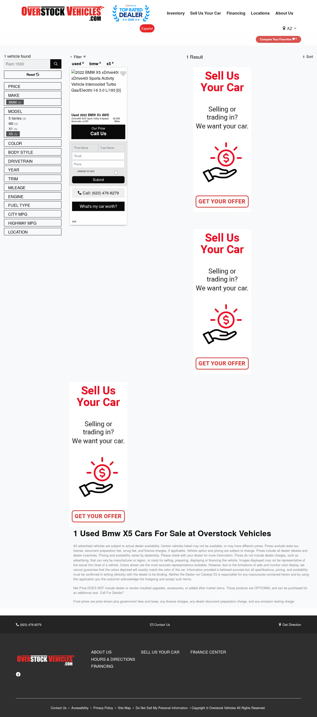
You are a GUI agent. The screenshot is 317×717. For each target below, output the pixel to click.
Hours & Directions (113, 659)
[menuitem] (33, 102)
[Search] (55, 64)
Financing (102, 666)
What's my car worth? (98, 206)
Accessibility (80, 707)
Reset (31, 74)
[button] (175, 13)
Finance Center (208, 652)
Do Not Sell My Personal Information (162, 707)
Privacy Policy (103, 707)
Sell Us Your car (160, 652)
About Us (101, 652)
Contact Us (161, 624)
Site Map (125, 707)
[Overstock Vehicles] (64, 12)
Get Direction (291, 624)
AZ (289, 28)
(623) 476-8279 (30, 624)
